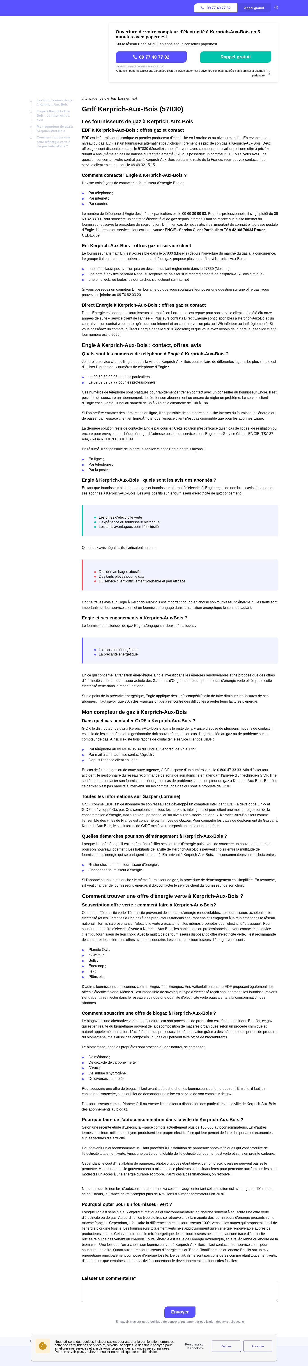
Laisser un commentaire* (109, 1278)
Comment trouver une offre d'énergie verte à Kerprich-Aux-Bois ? (53, 142)
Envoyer (180, 1311)
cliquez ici (237, 1321)
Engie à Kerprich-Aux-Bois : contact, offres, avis (54, 115)
